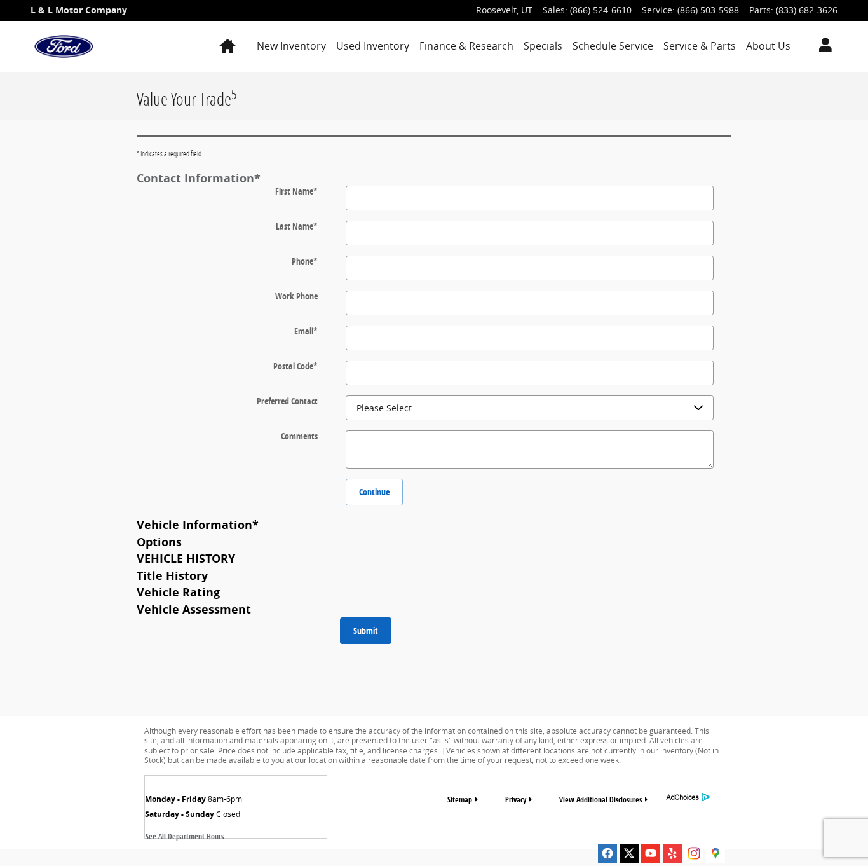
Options (159, 541)
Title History (172, 575)
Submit (365, 630)
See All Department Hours (185, 836)
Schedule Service (613, 46)
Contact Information (199, 178)
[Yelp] (672, 853)
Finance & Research (466, 46)
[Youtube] (650, 853)
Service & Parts (699, 46)
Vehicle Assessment (194, 609)
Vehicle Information (198, 524)
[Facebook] (607, 853)
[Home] (64, 46)
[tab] (434, 177)
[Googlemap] (715, 853)
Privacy (515, 799)
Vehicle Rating (178, 592)
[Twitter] (629, 853)
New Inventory (291, 46)
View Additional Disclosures (600, 799)
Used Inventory (372, 46)
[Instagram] (693, 853)
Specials (543, 46)
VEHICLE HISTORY (186, 558)
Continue (374, 492)
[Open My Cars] (821, 46)
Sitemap (459, 799)
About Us (768, 46)
